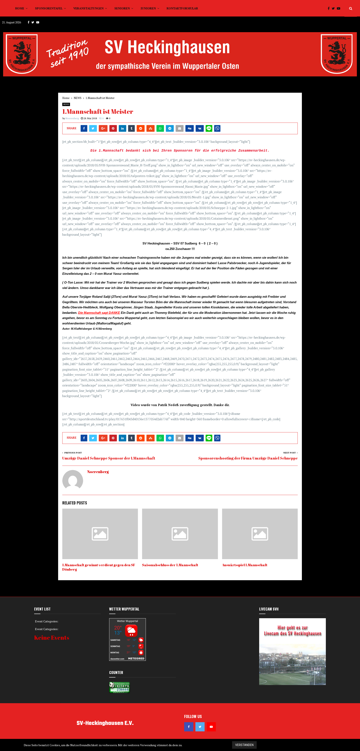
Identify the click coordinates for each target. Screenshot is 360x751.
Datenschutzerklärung (321, 745)
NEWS (66, 104)
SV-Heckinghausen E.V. (105, 723)
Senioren (122, 8)
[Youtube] (339, 8)
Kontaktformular (182, 8)
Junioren (148, 8)
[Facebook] (330, 8)
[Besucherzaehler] (119, 692)
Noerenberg (72, 118)
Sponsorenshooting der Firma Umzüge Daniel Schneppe (248, 458)
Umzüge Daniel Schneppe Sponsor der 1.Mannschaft (108, 458)
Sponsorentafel (48, 8)
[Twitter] (334, 8)
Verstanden (244, 745)
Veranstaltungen (88, 8)
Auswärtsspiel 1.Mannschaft (244, 565)
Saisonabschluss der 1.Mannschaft (170, 565)
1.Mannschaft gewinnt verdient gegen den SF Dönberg (98, 567)
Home (19, 8)
